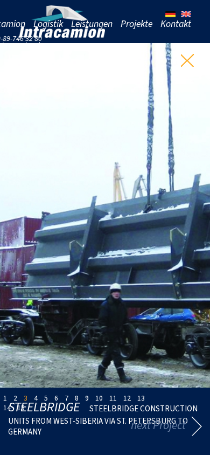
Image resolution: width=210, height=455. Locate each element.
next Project (158, 425)
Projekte (136, 23)
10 (99, 398)
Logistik (48, 23)
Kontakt (175, 23)
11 (113, 398)
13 (141, 398)
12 (127, 398)
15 (21, 407)
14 (7, 407)
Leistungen (92, 23)
